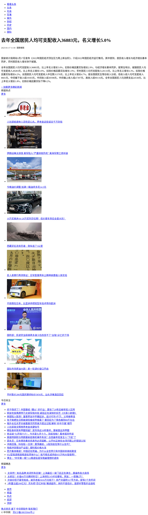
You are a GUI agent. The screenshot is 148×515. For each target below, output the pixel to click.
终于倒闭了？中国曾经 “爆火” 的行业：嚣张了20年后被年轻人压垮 (41, 409)
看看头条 (11, 4)
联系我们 (33, 509)
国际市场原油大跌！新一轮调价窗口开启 (28, 369)
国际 (9, 32)
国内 (9, 28)
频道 (9, 492)
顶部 (9, 503)
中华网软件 (22, 509)
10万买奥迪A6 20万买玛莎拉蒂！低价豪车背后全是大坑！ (36, 218)
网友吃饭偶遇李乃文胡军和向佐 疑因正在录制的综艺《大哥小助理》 (42, 413)
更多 (3, 94)
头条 (9, 7)
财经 (9, 21)
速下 (13, 509)
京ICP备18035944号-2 (23, 512)
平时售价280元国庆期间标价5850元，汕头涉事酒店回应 (35, 394)
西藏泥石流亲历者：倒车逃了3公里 (25, 246)
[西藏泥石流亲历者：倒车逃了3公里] (24, 240)
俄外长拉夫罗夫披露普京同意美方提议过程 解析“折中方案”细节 (39, 423)
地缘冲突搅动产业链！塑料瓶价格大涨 (26, 447)
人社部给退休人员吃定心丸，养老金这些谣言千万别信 (34, 122)
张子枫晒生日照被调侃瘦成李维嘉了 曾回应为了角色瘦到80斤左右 (41, 420)
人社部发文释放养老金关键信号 (23, 427)
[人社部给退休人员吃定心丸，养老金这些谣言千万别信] (24, 116)
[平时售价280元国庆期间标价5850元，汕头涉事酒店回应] (24, 389)
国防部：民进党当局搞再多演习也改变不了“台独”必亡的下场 (38, 335)
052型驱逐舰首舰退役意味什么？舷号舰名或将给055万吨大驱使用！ (41, 454)
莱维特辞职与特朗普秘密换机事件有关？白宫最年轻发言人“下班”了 (41, 437)
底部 (9, 499)
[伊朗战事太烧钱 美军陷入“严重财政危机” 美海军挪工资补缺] (24, 147)
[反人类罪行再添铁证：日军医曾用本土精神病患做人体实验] (24, 269)
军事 (9, 14)
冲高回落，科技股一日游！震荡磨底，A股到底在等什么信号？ (39, 444)
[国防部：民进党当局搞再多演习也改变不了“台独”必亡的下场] (24, 329)
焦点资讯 (5, 509)
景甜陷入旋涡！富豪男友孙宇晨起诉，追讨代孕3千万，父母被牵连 (41, 416)
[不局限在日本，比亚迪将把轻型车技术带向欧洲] (24, 298)
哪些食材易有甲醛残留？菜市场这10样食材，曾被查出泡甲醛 (38, 430)
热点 (9, 496)
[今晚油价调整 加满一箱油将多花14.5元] (24, 181)
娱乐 (9, 18)
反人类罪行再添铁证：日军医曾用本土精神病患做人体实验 (37, 275)
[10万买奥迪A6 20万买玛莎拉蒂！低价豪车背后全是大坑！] (24, 213)
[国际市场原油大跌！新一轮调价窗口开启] (24, 363)
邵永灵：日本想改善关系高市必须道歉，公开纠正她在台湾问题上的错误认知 (46, 441)
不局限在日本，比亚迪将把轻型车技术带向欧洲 (31, 303)
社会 (9, 11)
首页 (9, 489)
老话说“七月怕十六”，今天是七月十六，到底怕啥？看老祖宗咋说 (40, 434)
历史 (9, 25)
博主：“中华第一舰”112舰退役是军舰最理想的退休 (33, 458)
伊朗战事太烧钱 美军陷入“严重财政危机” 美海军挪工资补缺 (37, 153)
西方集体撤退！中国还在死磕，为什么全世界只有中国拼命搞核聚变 (41, 451)
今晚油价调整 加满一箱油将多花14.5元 (26, 187)
